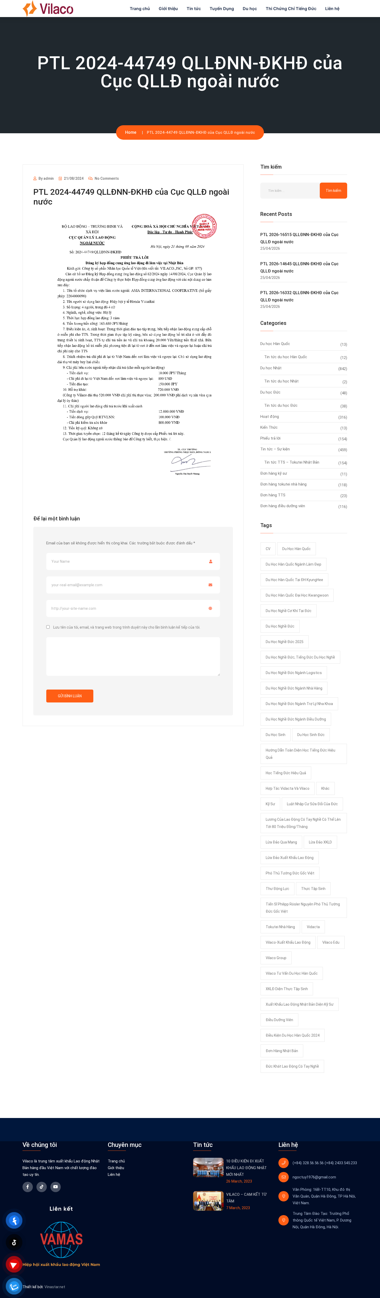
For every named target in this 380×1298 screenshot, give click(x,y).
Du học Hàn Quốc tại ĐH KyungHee (294, 580)
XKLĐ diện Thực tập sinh (287, 989)
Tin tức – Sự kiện (275, 449)
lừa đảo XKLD (320, 842)
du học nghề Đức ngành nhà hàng (294, 688)
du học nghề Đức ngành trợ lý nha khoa (299, 704)
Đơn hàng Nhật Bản (282, 1051)
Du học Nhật (271, 368)
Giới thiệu (168, 8)
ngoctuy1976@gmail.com (314, 1177)
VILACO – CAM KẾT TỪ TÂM (246, 1197)
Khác (325, 788)
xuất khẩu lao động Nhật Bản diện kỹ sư (299, 1004)
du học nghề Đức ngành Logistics (294, 673)
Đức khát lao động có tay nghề (292, 1066)
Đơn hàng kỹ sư (273, 473)
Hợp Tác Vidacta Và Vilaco (287, 788)
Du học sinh (275, 735)
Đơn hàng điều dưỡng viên (282, 506)
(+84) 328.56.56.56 (308, 1163)
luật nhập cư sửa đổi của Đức (312, 804)
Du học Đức (270, 392)
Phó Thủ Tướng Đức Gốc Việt (290, 873)
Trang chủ (140, 8)
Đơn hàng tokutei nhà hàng (283, 484)
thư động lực (277, 889)
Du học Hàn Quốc (275, 343)
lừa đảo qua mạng (281, 842)
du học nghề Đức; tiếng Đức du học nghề (300, 657)
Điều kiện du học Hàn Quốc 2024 (293, 1035)
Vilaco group (276, 958)
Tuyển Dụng (222, 8)
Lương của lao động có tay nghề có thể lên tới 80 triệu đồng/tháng (303, 823)
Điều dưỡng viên (279, 1020)
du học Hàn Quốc (296, 549)
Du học (250, 8)
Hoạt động (269, 416)
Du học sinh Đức (311, 735)
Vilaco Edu (330, 942)
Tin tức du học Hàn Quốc (285, 357)
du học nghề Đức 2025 (284, 642)
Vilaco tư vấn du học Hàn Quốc (292, 973)
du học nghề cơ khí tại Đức (288, 611)
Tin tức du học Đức (281, 405)
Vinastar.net (54, 1287)
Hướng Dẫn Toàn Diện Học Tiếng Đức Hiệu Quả (300, 754)
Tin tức (194, 8)
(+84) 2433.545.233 (341, 1163)
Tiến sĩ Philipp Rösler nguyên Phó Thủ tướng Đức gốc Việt (303, 907)
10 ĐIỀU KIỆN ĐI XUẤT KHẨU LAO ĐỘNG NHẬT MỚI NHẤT (246, 1168)
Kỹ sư (270, 804)
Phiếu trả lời (270, 438)
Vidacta (313, 927)
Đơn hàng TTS (272, 495)
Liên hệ (332, 8)
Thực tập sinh (313, 889)
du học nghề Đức (280, 626)
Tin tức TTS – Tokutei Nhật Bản (291, 462)
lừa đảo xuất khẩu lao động (290, 858)
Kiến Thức (269, 427)
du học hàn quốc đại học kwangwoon (297, 595)
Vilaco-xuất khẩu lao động (288, 942)
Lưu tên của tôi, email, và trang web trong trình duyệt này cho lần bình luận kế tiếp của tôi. (126, 627)
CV (268, 549)
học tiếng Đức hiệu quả (286, 773)
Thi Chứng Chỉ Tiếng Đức (291, 8)
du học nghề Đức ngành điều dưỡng (296, 719)
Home (130, 132)
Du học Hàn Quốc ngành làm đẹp (293, 564)
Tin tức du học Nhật (281, 381)
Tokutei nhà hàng (280, 927)
